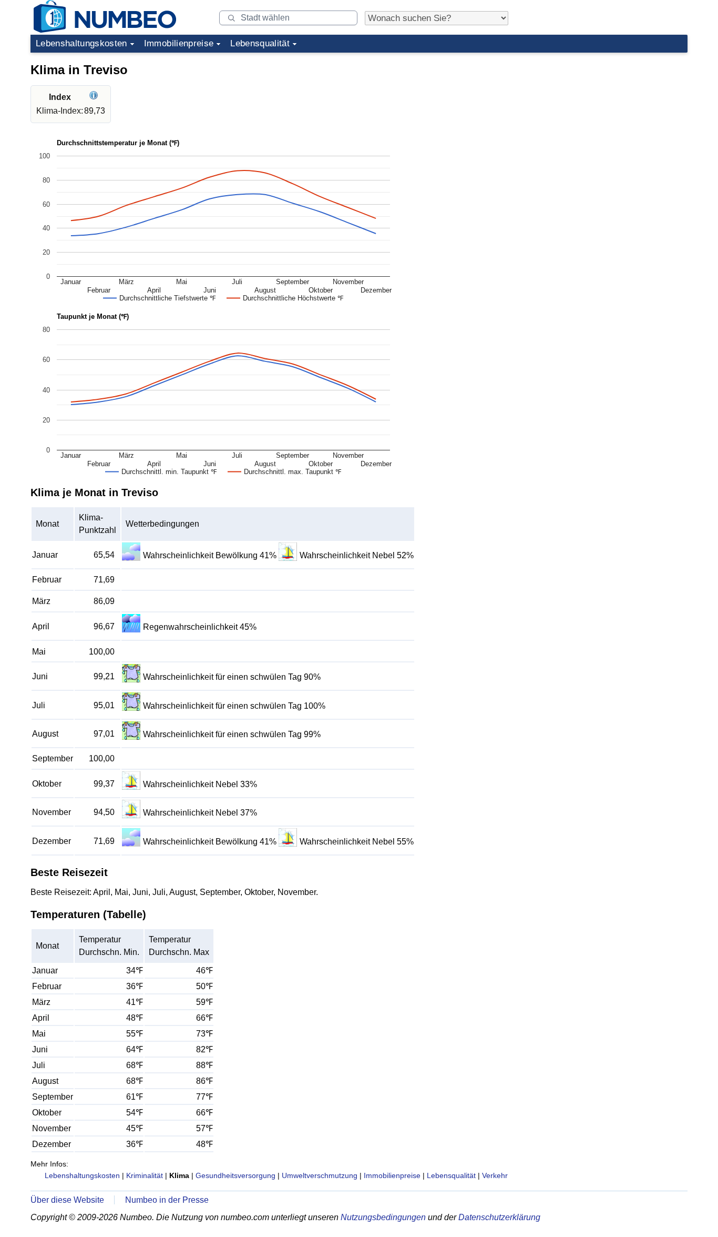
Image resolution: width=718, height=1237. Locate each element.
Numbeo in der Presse (167, 1199)
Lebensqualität (260, 43)
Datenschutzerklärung (499, 1217)
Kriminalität (144, 1175)
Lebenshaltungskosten (81, 43)
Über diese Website (67, 1199)
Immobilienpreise (178, 43)
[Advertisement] (609, 123)
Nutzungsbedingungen (383, 1217)
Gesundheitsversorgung (235, 1175)
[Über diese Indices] (94, 97)
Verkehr (495, 1175)
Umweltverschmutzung (319, 1175)
